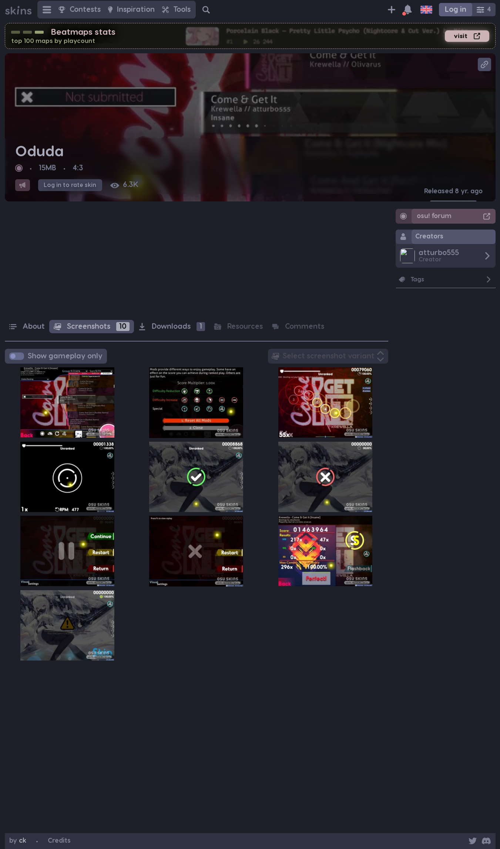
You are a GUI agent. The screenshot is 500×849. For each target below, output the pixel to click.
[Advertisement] (196, 260)
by (17, 841)
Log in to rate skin (70, 185)
